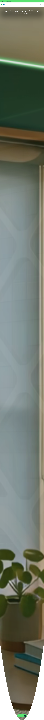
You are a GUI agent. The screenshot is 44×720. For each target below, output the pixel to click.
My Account (38, 4)
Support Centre (8, 1)
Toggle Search (35, 4)
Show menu (42, 4)
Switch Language (40, 4)
